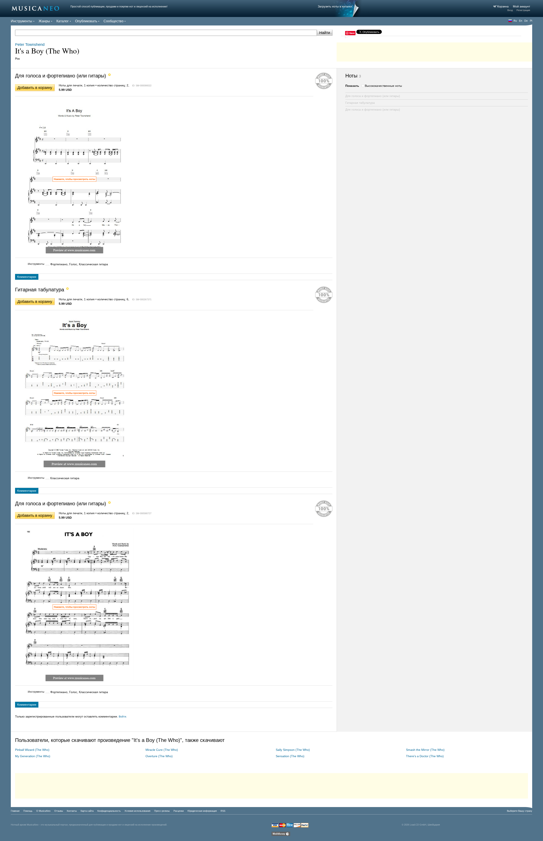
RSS (223, 811)
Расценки (179, 811)
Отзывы (58, 811)
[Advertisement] (434, 51)
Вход (510, 10)
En (520, 20)
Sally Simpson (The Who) (293, 749)
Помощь (27, 811)
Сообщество (113, 21)
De (526, 20)
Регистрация (523, 10)
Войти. (123, 716)
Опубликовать (86, 21)
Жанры (44, 21)
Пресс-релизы (162, 811)
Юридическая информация (202, 811)
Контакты (72, 811)
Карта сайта (87, 811)
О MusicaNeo (43, 811)
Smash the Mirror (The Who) (425, 749)
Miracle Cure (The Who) (162, 749)
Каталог (62, 21)
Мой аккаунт (521, 6)
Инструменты (21, 21)
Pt (531, 20)
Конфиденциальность (109, 811)
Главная (15, 811)
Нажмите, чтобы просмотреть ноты (74, 179)
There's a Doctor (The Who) (425, 756)
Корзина (503, 6)
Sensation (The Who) (290, 756)
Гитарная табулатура (360, 102)
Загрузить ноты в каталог (335, 6)
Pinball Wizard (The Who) (32, 749)
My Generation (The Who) (32, 756)
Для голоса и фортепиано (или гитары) (372, 96)
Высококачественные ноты (383, 85)
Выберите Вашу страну (519, 811)
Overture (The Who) (159, 756)
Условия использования (137, 811)
